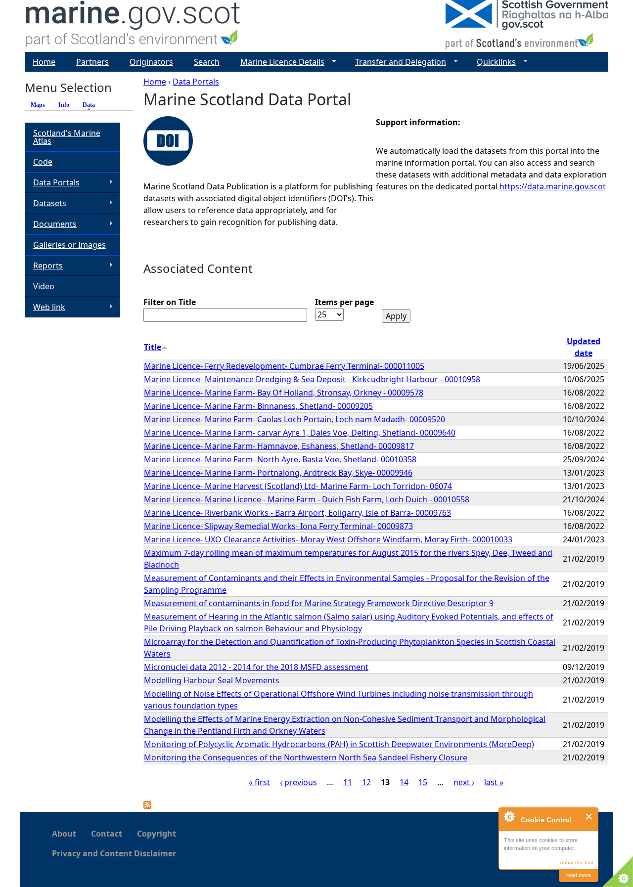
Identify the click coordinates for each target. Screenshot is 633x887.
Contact (106, 833)
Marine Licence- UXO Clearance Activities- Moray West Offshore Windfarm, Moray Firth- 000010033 (328, 539)
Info (63, 104)
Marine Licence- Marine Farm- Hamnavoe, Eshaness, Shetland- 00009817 (279, 446)
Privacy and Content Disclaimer (114, 853)
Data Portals (196, 81)
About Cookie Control (509, 816)
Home (154, 81)
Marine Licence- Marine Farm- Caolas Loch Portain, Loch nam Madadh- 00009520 (294, 419)
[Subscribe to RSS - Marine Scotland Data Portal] (147, 805)
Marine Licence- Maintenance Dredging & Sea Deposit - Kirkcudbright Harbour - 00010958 (312, 379)
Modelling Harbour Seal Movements (211, 680)
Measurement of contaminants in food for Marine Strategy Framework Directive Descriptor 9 (319, 603)
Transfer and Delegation (396, 62)
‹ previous (298, 782)
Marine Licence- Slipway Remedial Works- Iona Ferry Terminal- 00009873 (278, 526)
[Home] (133, 26)
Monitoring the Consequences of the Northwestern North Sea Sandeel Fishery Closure (305, 757)
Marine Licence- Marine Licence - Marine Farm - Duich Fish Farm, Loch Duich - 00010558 (306, 499)
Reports (44, 265)
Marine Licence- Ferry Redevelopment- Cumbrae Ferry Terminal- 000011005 (284, 365)
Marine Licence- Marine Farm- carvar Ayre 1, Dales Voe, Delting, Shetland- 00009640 (299, 432)
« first (259, 782)
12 (366, 782)
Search (207, 61)
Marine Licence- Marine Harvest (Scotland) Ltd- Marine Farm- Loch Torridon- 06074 (298, 486)
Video (43, 286)
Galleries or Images (69, 244)
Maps (38, 104)
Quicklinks (492, 62)
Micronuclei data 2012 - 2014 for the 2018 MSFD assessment (256, 667)
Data (91, 104)
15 (422, 782)
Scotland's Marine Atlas (66, 137)
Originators (151, 61)
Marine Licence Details (278, 62)
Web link (45, 307)
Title (152, 347)
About (64, 833)
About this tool (576, 862)
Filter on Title (169, 302)
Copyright (156, 833)
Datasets (45, 203)
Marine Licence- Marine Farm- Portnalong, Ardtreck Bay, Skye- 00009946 (278, 472)
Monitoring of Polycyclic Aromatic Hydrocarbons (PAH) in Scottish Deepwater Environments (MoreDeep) (339, 744)
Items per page (344, 302)
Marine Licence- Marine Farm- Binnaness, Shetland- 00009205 (258, 405)
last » (493, 782)
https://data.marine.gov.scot (552, 186)
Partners (92, 61)
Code (42, 161)
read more (578, 875)
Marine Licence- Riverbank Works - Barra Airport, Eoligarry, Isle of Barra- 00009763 (297, 512)
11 (347, 782)
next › (463, 782)
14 (404, 782)
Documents (51, 224)
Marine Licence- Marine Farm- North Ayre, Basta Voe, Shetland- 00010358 (280, 459)
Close (589, 816)
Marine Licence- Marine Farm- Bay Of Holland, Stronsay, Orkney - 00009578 (283, 392)
